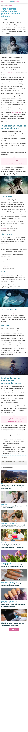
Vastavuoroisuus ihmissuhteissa (14, 163)
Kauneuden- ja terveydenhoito (9, 523)
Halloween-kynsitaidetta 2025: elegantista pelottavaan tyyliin (11, 584)
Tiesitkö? (3, 542)
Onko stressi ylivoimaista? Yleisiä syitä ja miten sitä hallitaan (14, 507)
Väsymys (5, 266)
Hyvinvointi (3, 5)
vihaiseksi (4, 228)
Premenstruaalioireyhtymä (8, 313)
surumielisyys (11, 72)
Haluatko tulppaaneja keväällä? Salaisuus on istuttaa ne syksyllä (12, 565)
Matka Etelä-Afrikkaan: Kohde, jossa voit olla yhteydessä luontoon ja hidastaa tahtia (13, 487)
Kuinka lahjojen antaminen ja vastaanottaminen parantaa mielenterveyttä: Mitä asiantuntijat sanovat (12, 545)
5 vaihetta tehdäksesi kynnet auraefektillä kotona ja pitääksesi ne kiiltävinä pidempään (13, 604)
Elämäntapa (4, 483)
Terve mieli (9, 5)
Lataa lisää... (14, 629)
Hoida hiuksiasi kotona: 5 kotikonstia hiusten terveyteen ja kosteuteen (13, 526)
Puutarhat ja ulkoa (6, 563)
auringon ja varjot (17, 112)
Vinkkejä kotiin (5, 622)
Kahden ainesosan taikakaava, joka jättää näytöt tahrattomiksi (12, 624)
